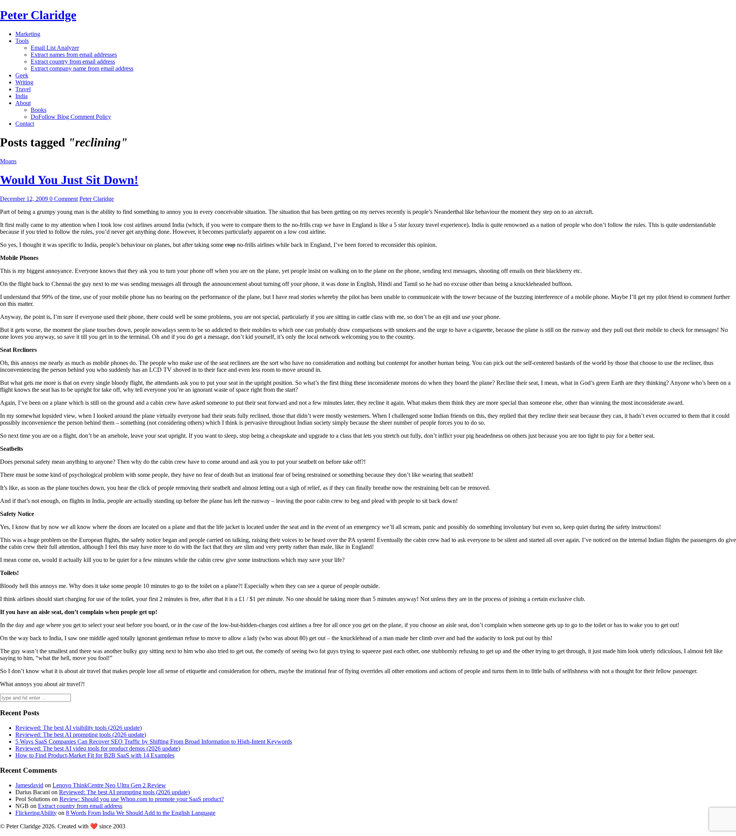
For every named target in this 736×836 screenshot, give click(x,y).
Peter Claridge (38, 15)
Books (38, 110)
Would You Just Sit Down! (69, 180)
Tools (22, 41)
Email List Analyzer (55, 47)
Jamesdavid (29, 785)
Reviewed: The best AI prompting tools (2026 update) (80, 734)
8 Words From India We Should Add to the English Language (140, 813)
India (21, 96)
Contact (24, 123)
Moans (8, 161)
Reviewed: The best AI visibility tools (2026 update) (78, 727)
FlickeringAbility (36, 813)
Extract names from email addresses (74, 54)
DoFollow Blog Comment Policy (71, 116)
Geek (21, 75)
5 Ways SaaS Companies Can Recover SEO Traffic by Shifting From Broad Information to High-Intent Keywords (153, 741)
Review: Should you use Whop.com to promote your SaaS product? (141, 799)
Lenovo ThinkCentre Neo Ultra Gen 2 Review (109, 785)
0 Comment (63, 198)
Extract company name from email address (82, 68)
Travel (23, 89)
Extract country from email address (73, 61)
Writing (24, 82)
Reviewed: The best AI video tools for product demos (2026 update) (97, 748)
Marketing (27, 34)
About (23, 103)
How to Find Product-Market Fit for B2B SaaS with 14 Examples (94, 755)
